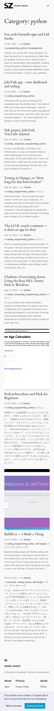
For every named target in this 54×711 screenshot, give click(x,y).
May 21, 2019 (10, 290)
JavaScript (19, 143)
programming (12, 48)
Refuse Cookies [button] (14, 706)
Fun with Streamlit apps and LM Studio (26, 36)
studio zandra (21, 5)
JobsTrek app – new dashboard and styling (25, 84)
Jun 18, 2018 (10, 539)
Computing (19, 294)
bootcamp (11, 582)
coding (9, 96)
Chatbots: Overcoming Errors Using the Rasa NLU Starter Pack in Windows (25, 281)
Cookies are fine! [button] (35, 706)
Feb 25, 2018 (10, 578)
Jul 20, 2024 (10, 44)
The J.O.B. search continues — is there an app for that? (25, 228)
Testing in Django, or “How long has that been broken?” (24, 180)
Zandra (26, 44)
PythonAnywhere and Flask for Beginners (26, 396)
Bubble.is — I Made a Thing (24, 534)
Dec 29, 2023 (10, 139)
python (23, 48)
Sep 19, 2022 (10, 235)
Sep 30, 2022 (10, 187)
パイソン (40, 191)
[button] (47, 699)
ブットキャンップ (20, 547)
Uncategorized (35, 48)
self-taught (41, 543)
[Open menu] (48, 5)
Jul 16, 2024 (10, 91)
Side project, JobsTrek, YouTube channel (19, 132)
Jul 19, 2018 (10, 403)
